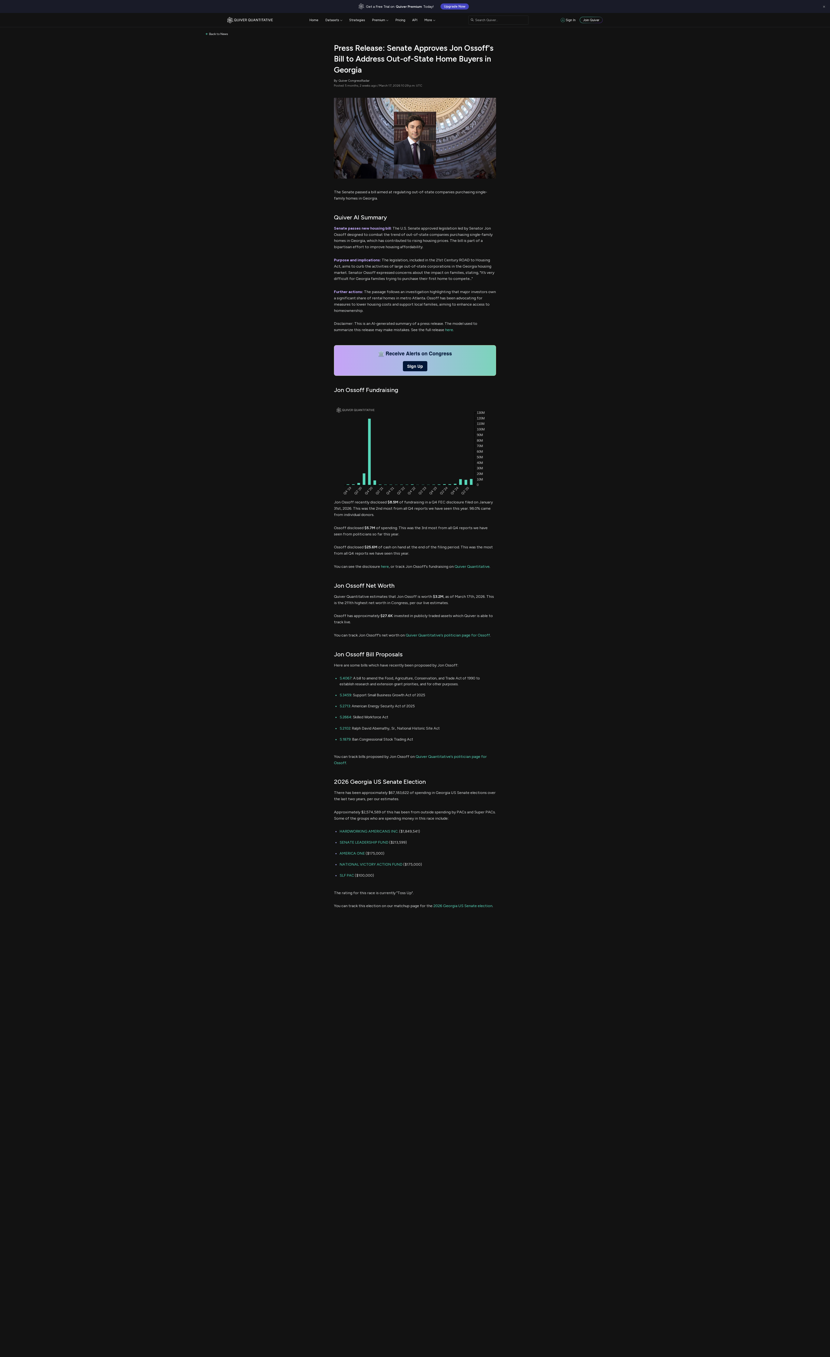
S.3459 (345, 695)
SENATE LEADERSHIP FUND (364, 842)
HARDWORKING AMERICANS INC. (369, 831)
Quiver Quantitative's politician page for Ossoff (448, 635)
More (428, 20)
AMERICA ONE (352, 853)
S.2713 (345, 706)
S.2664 (345, 717)
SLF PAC (347, 875)
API (414, 20)
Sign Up (415, 366)
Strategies (357, 20)
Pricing (400, 20)
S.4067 (346, 678)
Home (313, 20)
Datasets (332, 20)
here (449, 329)
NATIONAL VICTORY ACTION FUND (371, 864)
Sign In (571, 20)
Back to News (218, 34)
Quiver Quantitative (472, 566)
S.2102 (345, 728)
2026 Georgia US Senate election (462, 905)
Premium (378, 20)
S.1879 (345, 739)
